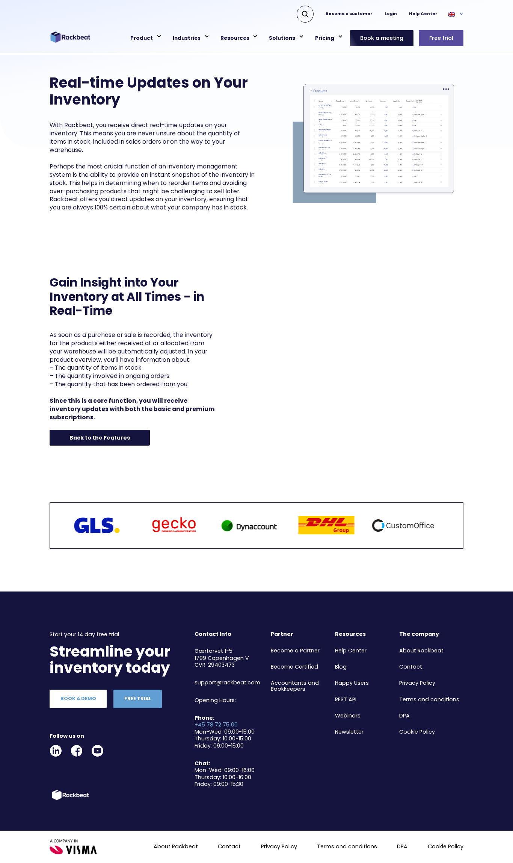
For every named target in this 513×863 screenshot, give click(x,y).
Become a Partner (295, 650)
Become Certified (294, 666)
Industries (187, 38)
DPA (404, 715)
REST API (345, 699)
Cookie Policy (417, 732)
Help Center (423, 14)
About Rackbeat (421, 650)
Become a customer (349, 14)
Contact (410, 666)
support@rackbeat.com (227, 682)
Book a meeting (381, 38)
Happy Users (352, 683)
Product (141, 38)
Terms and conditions (429, 699)
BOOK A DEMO (78, 698)
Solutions (282, 38)
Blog (341, 666)
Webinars (348, 715)
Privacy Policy (417, 683)
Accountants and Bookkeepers (295, 686)
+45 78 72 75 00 (216, 724)
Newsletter (349, 732)
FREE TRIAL (137, 698)
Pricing (324, 38)
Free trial (441, 38)
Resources (234, 38)
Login (391, 14)
